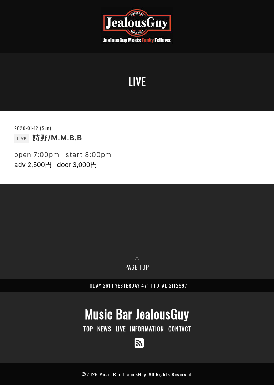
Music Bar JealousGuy (137, 313)
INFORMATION (147, 329)
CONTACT (179, 329)
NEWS (104, 329)
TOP (88, 329)
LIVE (121, 329)
